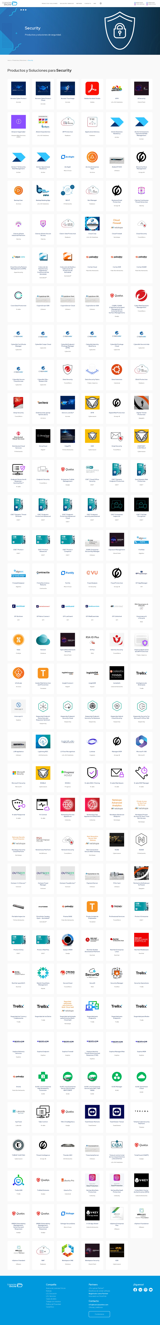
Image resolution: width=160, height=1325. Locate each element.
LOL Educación (51, 1293)
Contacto (87, 3)
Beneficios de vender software (99, 1291)
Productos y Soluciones (49, 3)
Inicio (9, 60)
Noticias (48, 1291)
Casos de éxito (51, 1299)
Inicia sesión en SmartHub (97, 1296)
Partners (79, 3)
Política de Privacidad (53, 1304)
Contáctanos (99, 1314)
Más (95, 3)
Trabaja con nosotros (53, 1301)
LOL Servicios (51, 1296)
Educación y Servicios (67, 3)
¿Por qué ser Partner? (96, 1288)
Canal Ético (50, 1307)
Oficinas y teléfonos (96, 1307)
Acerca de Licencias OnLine (55, 1288)
